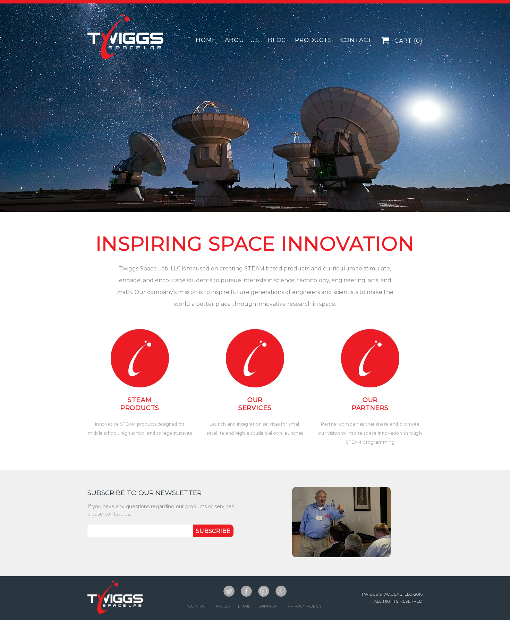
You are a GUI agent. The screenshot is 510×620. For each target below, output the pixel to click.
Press (223, 606)
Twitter (229, 591)
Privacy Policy (304, 606)
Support (268, 606)
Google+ (281, 591)
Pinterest (263, 591)
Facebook (246, 591)
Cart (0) (408, 40)
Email (244, 606)
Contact (198, 606)
